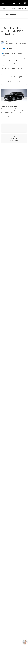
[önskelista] (19, 3)
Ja (8, 81)
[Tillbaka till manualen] (3, 14)
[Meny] (3, 3)
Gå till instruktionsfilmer (14, 117)
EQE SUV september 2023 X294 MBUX (12, 21)
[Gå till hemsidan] (14, 3)
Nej (18, 81)
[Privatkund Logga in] (25, 3)
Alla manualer (4, 21)
